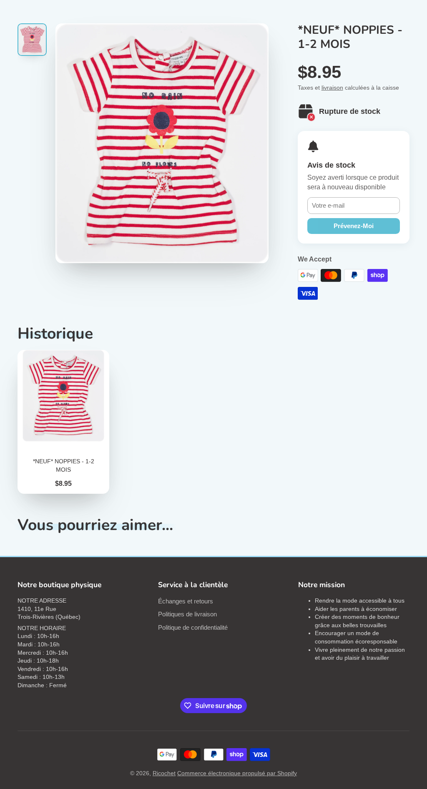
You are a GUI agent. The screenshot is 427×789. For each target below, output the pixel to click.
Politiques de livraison (187, 614)
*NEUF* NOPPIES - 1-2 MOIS (63, 422)
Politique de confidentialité (193, 627)
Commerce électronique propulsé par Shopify (237, 773)
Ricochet (164, 773)
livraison (332, 87)
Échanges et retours (185, 601)
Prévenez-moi (354, 225)
